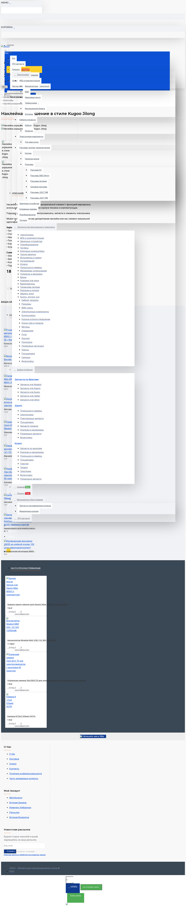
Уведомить (5, 360)
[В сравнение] (14, 345)
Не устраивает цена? (91, 887)
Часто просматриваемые (26, 568)
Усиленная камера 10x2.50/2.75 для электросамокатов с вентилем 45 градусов (46, 680)
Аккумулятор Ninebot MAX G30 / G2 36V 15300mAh (31, 640)
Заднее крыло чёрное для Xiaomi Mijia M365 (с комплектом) (37, 604)
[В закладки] (4, 345)
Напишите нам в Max (93, 736)
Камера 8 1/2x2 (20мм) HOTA (21, 716)
